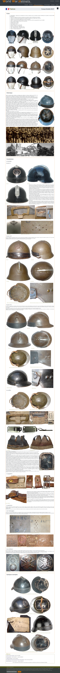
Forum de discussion (10, 667)
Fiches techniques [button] (38, 4)
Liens (57, 4)
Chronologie (47, 4)
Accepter (19, 671)
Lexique (53, 4)
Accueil (26, 4)
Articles (31, 4)
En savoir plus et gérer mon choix (11, 671)
